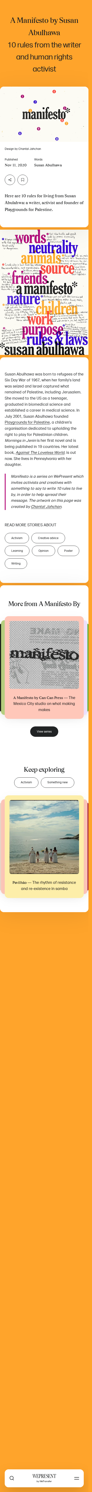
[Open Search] (12, 1478)
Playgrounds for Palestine (27, 422)
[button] (44, 114)
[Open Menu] (77, 1478)
